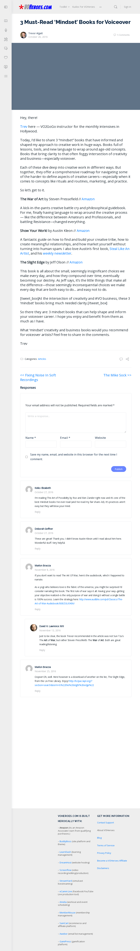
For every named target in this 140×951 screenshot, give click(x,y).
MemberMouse (67, 912)
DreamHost (65, 862)
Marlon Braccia (43, 565)
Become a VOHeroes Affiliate (112, 860)
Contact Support (105, 822)
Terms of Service (106, 845)
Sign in (127, 6)
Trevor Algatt (35, 33)
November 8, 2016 (45, 569)
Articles (42, 359)
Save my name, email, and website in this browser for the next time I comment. (73, 457)
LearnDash (65, 851)
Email (65, 438)
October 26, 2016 (38, 36)
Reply (37, 511)
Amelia (63, 902)
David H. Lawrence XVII (51, 626)
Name (30, 438)
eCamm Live (66, 891)
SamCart (64, 923)
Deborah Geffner (44, 528)
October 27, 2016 (44, 492)
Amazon (88, 199)
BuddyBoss (65, 841)
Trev (23, 126)
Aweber (64, 933)
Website (100, 438)
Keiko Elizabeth (43, 488)
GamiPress (65, 941)
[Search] (115, 7)
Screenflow (65, 870)
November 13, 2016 (50, 630)
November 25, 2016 (45, 671)
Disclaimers (103, 868)
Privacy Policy (104, 852)
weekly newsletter (57, 253)
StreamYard (66, 880)
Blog (99, 837)
